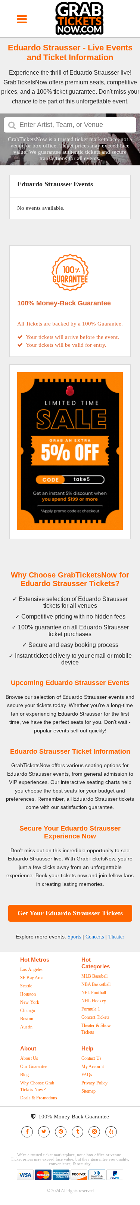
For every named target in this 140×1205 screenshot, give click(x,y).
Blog (24, 1074)
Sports (74, 937)
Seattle (26, 985)
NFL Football (93, 992)
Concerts (94, 937)
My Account (92, 1066)
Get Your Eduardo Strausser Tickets (70, 913)
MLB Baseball (94, 976)
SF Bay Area (32, 977)
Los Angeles (31, 969)
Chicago (27, 1010)
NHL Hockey (93, 1000)
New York (29, 1002)
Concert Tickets (95, 1017)
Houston (28, 994)
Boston (26, 1018)
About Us (29, 1058)
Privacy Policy (94, 1083)
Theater (116, 937)
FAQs (87, 1074)
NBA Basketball (96, 984)
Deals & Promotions (38, 1097)
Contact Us (91, 1058)
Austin (26, 1027)
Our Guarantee (33, 1066)
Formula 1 (90, 1009)
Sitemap (88, 1091)
